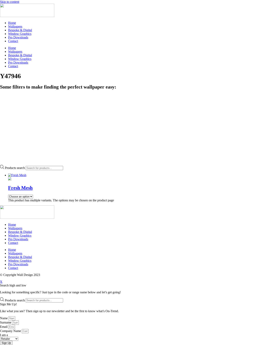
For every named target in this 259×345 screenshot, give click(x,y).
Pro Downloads (18, 37)
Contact (13, 41)
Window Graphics (19, 33)
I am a (4, 335)
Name (4, 318)
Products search (15, 168)
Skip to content (9, 1)
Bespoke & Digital (20, 30)
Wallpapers (15, 26)
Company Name (11, 331)
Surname (6, 322)
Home (12, 23)
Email (4, 326)
